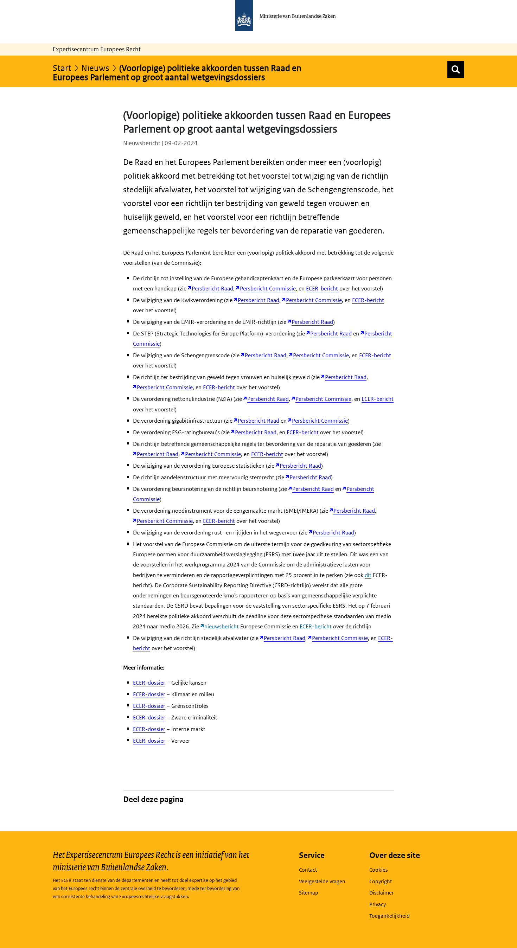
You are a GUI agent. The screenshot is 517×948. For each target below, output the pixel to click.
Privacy (377, 904)
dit (368, 575)
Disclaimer (381, 892)
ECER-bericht (322, 288)
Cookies (378, 869)
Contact (308, 869)
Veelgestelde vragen (322, 881)
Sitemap (308, 892)
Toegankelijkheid (389, 915)
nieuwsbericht (221, 626)
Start (62, 68)
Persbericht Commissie (268, 288)
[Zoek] (455, 69)
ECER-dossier (149, 682)
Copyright (380, 881)
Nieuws (95, 68)
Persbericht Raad (212, 288)
